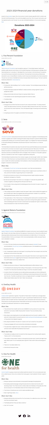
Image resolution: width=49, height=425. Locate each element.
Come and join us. (16, 79)
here (3, 22)
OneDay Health (5, 295)
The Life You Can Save (15, 168)
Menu (46, 1)
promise (10, 16)
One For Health (5, 372)
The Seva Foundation (7, 136)
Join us (16, 392)
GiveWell (35, 244)
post (14, 257)
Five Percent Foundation (9, 68)
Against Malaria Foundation (8, 231)
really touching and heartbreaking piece (34, 317)
